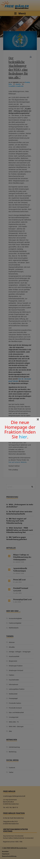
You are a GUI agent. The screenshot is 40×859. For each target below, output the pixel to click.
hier (23, 437)
